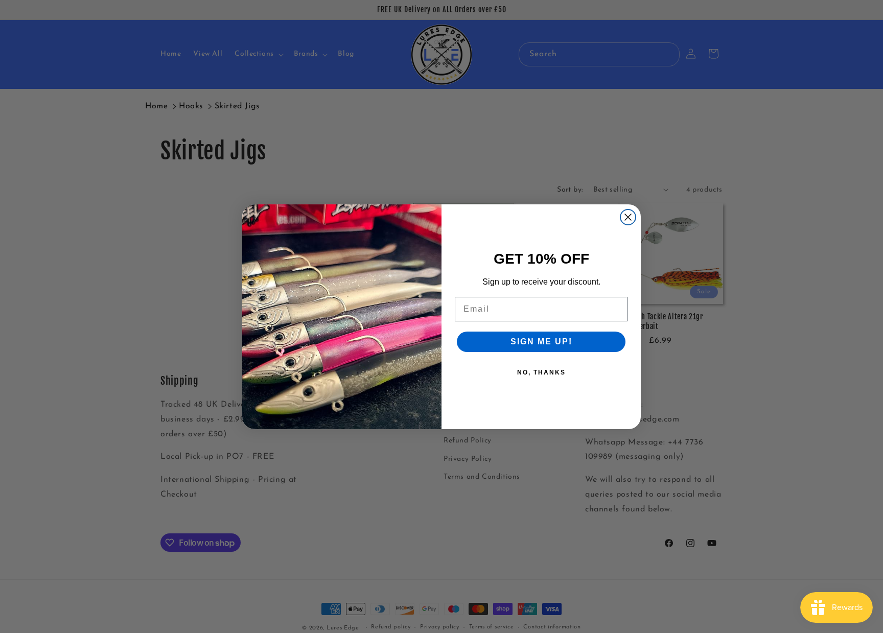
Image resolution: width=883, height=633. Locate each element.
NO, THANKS (541, 372)
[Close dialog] (628, 217)
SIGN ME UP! (541, 341)
